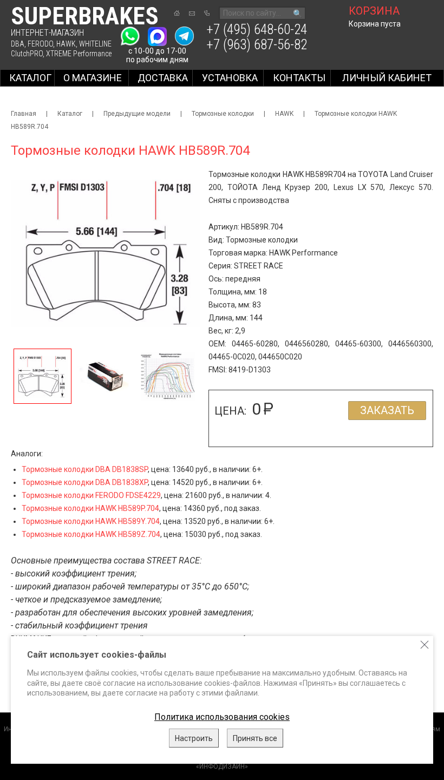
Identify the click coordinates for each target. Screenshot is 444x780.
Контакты (299, 77)
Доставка (163, 77)
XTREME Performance (79, 53)
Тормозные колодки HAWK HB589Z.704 (91, 534)
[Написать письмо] (192, 13)
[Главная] (177, 13)
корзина (374, 10)
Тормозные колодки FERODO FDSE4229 (91, 495)
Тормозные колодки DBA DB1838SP (85, 469)
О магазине (92, 77)
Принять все (255, 738)
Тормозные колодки (223, 113)
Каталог (30, 77)
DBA (17, 44)
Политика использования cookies (222, 717)
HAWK (66, 44)
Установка (230, 77)
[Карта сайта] (207, 13)
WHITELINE (95, 44)
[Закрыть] (424, 644)
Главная (23, 113)
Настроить (194, 738)
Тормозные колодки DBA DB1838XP (85, 482)
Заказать (387, 410)
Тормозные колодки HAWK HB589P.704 (90, 508)
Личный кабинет (387, 77)
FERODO (40, 44)
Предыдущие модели (137, 113)
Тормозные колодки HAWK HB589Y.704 (91, 521)
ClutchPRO (27, 53)
